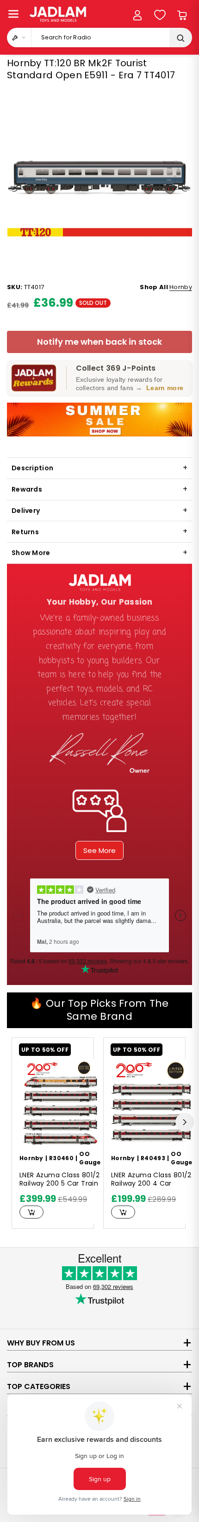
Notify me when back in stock (99, 341)
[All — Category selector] (19, 37)
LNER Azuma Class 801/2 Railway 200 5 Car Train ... (59, 1179)
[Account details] (137, 15)
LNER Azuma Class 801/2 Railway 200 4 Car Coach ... (151, 1179)
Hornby (180, 287)
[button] (13, 14)
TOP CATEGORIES (38, 1386)
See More (99, 850)
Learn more (164, 388)
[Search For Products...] (180, 38)
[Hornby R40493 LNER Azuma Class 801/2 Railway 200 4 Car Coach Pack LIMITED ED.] (151, 1102)
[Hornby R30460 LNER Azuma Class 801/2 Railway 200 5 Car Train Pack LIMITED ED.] (60, 1102)
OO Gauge (90, 1158)
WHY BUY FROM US (41, 1343)
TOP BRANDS (30, 1364)
